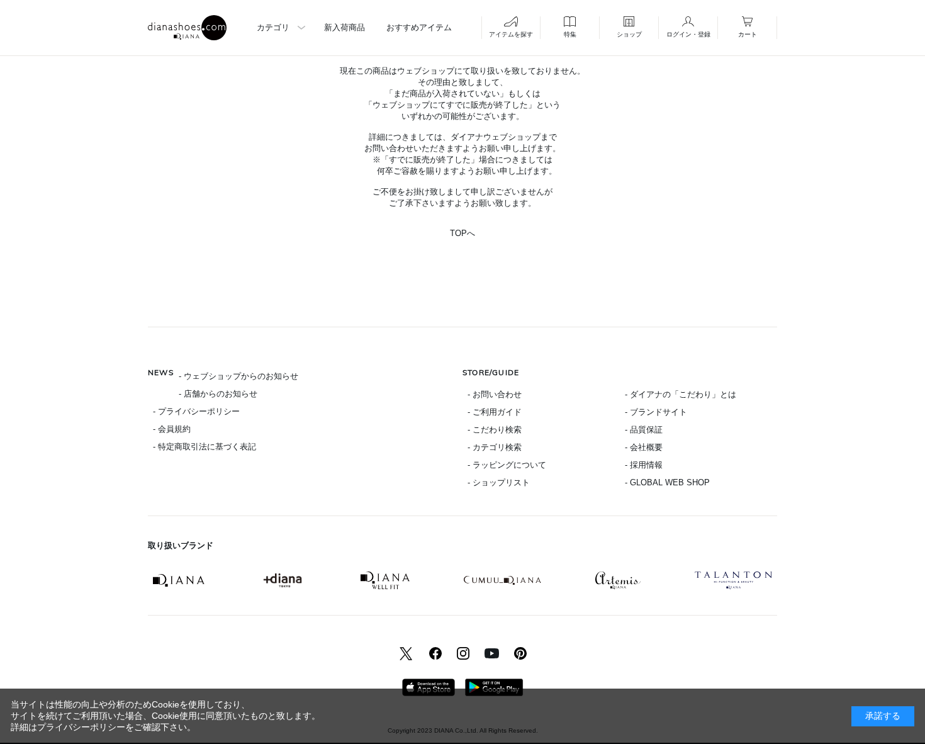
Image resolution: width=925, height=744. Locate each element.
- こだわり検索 (495, 429)
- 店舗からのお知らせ (218, 393)
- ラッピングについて (507, 465)
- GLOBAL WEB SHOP (667, 482)
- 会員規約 (172, 429)
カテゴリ (273, 27)
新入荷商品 (344, 27)
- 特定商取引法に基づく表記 (204, 446)
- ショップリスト (499, 482)
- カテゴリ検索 (495, 447)
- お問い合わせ (495, 394)
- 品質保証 (644, 429)
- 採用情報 (644, 465)
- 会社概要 (644, 447)
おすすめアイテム (419, 27)
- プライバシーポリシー (196, 411)
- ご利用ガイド (495, 412)
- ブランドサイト (656, 412)
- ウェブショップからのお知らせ (238, 376)
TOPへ (462, 233)
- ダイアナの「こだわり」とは (680, 394)
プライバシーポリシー (81, 727)
